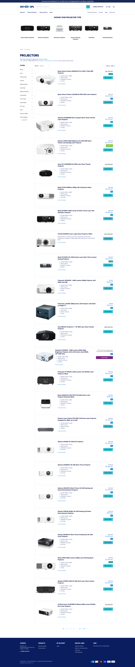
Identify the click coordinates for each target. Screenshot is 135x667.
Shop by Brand (43, 12)
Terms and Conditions (31, 661)
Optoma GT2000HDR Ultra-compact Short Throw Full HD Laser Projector (76, 118)
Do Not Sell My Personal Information (44, 661)
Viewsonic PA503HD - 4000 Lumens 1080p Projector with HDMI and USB (77, 281)
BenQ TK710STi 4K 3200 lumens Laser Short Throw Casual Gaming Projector (77, 258)
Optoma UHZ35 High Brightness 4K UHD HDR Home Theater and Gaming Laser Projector (74, 142)
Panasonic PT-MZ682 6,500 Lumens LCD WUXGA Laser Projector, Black (76, 373)
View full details (62, 83)
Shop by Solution (32, 12)
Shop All (22, 12)
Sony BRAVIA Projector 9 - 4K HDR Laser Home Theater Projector (76, 328)
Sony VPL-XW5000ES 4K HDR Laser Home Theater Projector (74, 165)
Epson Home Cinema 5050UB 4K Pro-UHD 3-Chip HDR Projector (75, 72)
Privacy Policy (23, 661)
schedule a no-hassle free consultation (48, 60)
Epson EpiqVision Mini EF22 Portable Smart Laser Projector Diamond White (74, 396)
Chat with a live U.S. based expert (101, 646)
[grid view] (112, 66)
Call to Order (104, 357)
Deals (51, 12)
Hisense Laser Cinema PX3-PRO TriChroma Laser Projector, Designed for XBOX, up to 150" (77, 419)
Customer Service (92, 12)
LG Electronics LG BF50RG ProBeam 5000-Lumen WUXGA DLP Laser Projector (76, 605)
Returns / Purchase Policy (81, 648)
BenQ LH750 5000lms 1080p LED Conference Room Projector (74, 188)
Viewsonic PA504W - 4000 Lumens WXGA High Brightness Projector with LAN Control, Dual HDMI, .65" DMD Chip (72, 352)
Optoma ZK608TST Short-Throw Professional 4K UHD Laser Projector (75, 535)
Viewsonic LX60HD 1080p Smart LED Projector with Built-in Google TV (77, 304)
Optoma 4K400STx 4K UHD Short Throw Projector (74, 465)
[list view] (114, 66)
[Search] (88, 6)
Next (84, 628)
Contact (101, 12)
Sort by (36, 65)
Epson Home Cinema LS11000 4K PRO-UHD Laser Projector (77, 94)
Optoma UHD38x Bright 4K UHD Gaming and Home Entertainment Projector (74, 512)
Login (58, 646)
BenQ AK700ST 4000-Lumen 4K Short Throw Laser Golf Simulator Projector (76, 211)
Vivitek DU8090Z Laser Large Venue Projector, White (75, 234)
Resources (112, 12)
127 (80, 628)
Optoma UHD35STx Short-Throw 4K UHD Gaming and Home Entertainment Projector (75, 489)
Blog (106, 12)
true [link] (24, 120)
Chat (21, 60)
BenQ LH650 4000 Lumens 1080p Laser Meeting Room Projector (75, 559)
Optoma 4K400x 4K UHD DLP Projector (70, 442)
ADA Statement (78, 652)
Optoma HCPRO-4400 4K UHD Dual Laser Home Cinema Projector (76, 582)
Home (21, 49)
